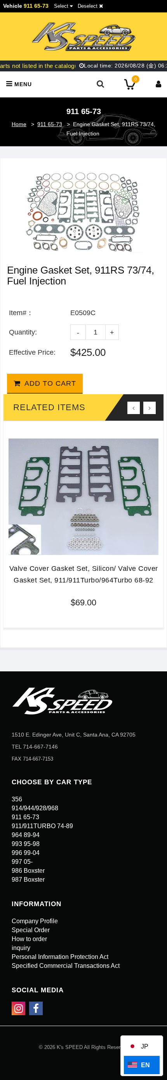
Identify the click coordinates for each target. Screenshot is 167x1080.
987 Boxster (28, 879)
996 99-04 (26, 852)
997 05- (22, 861)
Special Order (31, 930)
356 (17, 799)
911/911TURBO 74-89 (42, 826)
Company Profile (35, 921)
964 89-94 (26, 835)
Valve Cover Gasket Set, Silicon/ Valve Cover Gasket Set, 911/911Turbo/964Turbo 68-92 (83, 574)
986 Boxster (28, 870)
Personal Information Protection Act (60, 956)
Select (61, 6)
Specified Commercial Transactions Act (66, 965)
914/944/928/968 (35, 808)
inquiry (21, 948)
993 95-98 (26, 844)
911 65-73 (49, 124)
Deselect (88, 6)
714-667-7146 (40, 747)
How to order (29, 939)
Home (19, 124)
